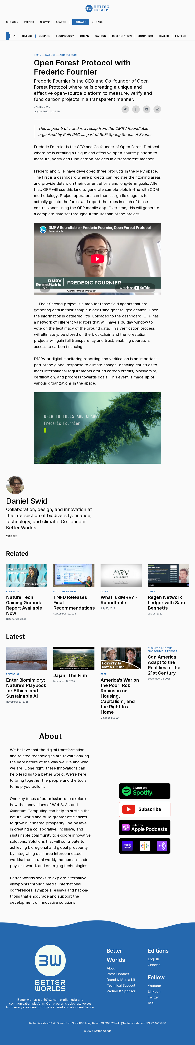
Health (164, 36)
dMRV (38, 55)
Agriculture (68, 55)
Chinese (154, 965)
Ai (15, 36)
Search (61, 22)
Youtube (154, 986)
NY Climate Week (65, 591)
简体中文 (45, 22)
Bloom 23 (13, 591)
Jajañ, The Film (70, 675)
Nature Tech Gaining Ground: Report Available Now (24, 605)
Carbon (100, 36)
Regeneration (122, 36)
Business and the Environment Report (163, 650)
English (153, 959)
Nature (27, 36)
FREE (104, 674)
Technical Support (121, 985)
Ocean (84, 36)
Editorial (13, 674)
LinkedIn (154, 992)
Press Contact (118, 974)
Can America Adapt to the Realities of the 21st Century (164, 665)
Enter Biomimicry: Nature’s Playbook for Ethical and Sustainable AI (26, 688)
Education (145, 36)
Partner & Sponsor (121, 991)
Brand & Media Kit (121, 980)
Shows (11, 22)
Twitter (153, 997)
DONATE (80, 22)
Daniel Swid (42, 106)
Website (11, 536)
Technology (65, 36)
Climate (44, 36)
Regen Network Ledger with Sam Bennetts (166, 602)
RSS (151, 1003)
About (111, 968)
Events (29, 22)
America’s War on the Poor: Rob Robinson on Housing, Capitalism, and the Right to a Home (120, 696)
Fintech (180, 36)
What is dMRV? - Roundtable (119, 599)
